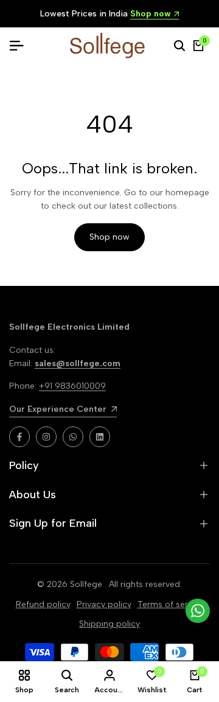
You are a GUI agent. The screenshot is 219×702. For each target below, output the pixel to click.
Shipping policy (109, 624)
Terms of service (170, 604)
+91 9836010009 (72, 386)
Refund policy (43, 604)
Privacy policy (104, 604)
